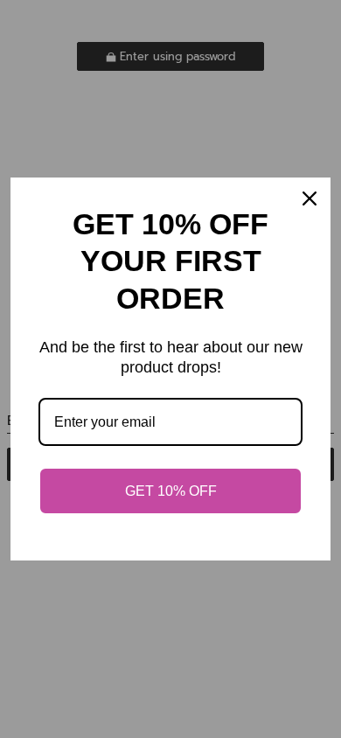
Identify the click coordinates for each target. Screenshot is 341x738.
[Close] (310, 198)
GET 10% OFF (171, 491)
